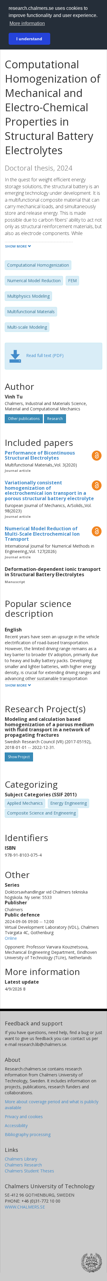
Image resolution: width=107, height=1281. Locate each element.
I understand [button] (29, 38)
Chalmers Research (23, 1165)
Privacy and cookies (24, 1116)
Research (55, 418)
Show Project (19, 756)
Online (11, 938)
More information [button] (27, 23)
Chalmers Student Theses (29, 1171)
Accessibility (16, 1125)
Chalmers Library (21, 1159)
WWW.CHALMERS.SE (25, 1207)
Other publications (24, 418)
